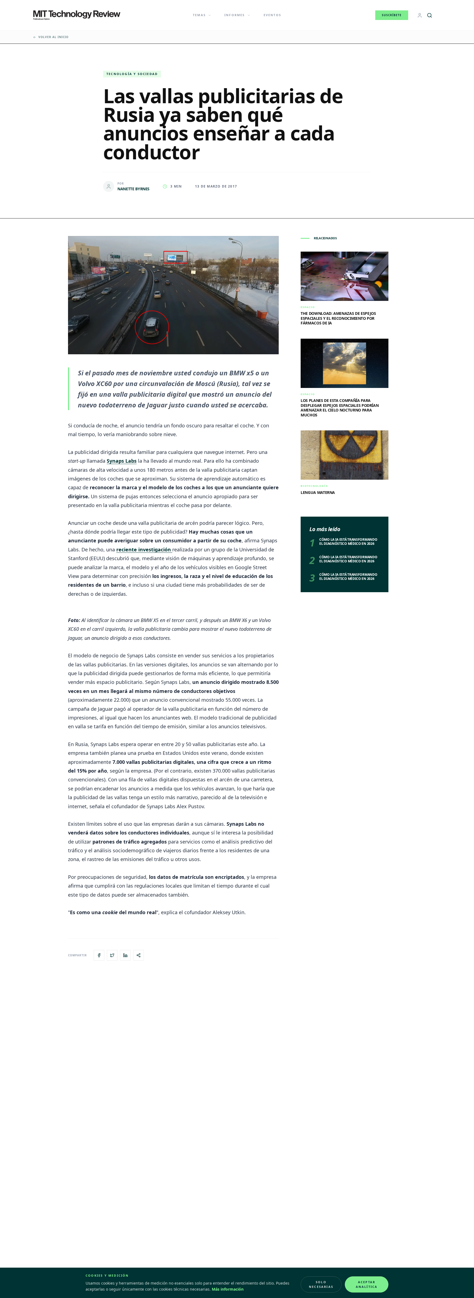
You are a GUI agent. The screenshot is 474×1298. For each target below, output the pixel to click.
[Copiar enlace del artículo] (138, 955)
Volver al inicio (53, 37)
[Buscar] (430, 15)
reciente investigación (144, 549)
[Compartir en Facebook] (99, 955)
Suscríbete (392, 15)
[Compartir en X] (112, 955)
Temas (199, 15)
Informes (234, 15)
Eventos (272, 15)
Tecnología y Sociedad (132, 74)
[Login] (420, 15)
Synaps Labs (122, 460)
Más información (228, 1289)
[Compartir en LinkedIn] (125, 955)
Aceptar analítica (367, 1284)
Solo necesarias (321, 1284)
